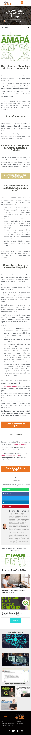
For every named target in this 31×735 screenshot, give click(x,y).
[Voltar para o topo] (15, 477)
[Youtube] (13, 731)
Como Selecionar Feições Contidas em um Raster (12, 614)
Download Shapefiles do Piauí (14, 570)
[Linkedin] (22, 731)
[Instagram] (9, 731)
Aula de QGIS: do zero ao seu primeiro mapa (13, 591)
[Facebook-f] (17, 731)
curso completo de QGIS (10, 455)
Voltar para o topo (15, 480)
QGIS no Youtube (20, 444)
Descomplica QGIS (10, 386)
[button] (22, 2)
